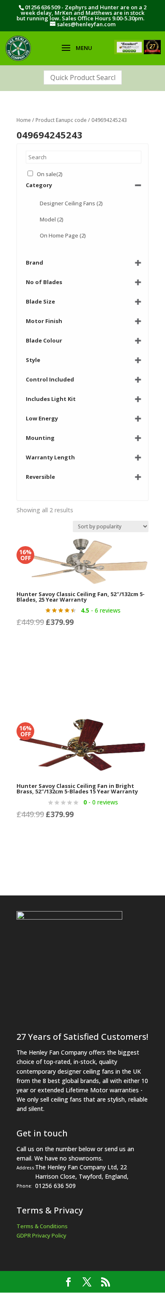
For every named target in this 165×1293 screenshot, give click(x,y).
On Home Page (63, 235)
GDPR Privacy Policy (41, 1235)
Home (23, 120)
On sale (50, 174)
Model (51, 219)
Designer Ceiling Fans (71, 203)
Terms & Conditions (42, 1226)
